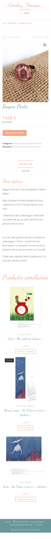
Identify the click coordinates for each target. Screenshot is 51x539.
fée (32, 146)
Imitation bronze (34, 143)
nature (38, 146)
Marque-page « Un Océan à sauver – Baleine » (25, 412)
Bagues (17, 143)
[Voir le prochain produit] (46, 37)
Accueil (7, 522)
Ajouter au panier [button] (25, 351)
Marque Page (21, 406)
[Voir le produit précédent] (5, 37)
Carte (21, 334)
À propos (38, 524)
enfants (26, 146)
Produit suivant (38, 37)
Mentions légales (37, 522)
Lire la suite (25, 427)
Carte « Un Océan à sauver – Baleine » (25, 486)
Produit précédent (14, 37)
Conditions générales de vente (20, 524)
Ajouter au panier (15, 133)
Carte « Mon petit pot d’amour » (25, 338)
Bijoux (23, 143)
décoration (17, 146)
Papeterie (28, 334)
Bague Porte (25, 23)
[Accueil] (4, 23)
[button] (44, 45)
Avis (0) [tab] (25, 170)
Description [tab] (25, 164)
